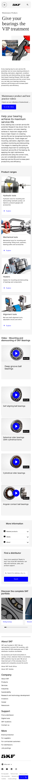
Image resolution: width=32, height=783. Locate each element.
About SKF (5, 679)
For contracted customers (10, 741)
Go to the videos (9, 107)
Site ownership (5, 776)
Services (4, 685)
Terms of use (14, 773)
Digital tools (5, 718)
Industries (4, 689)
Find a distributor (7, 715)
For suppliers (6, 738)
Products (4, 682)
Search (16, 579)
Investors (4, 699)
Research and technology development (15, 695)
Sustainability (6, 692)
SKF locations (6, 722)
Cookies (3, 778)
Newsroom (5, 705)
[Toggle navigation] (4, 4)
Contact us (5, 725)
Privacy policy (24, 773)
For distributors (6, 745)
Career (3, 702)
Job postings (6, 748)
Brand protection (7, 735)
